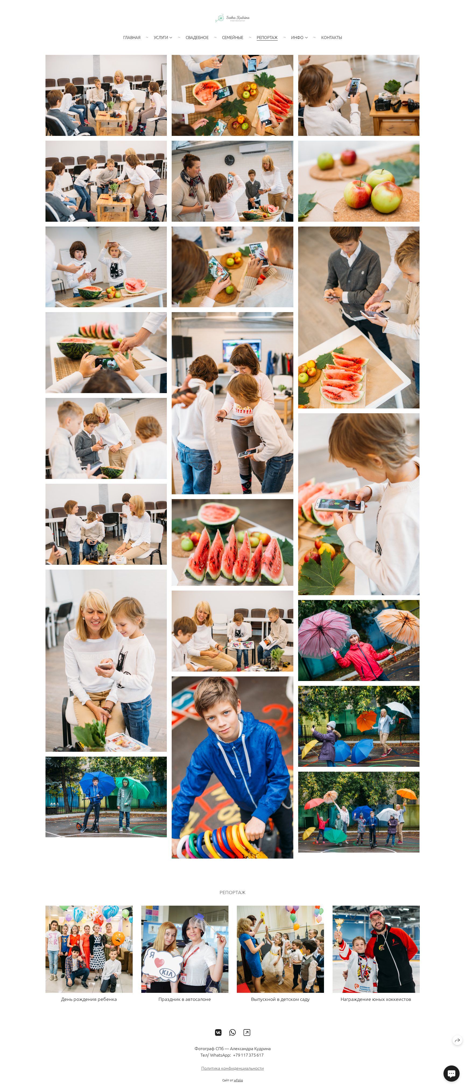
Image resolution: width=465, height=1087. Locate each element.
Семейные (232, 37)
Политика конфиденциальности (232, 1068)
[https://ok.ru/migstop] (247, 1032)
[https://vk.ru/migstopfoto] (218, 1032)
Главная (131, 37)
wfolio (238, 1080)
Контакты (331, 37)
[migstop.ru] (232, 17)
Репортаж (267, 37)
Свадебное (197, 37)
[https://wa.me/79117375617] (232, 1032)
